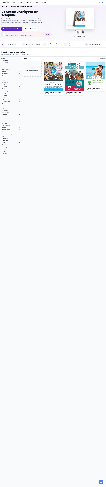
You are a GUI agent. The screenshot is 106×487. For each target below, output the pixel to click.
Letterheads (5, 110)
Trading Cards (6, 149)
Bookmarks (5, 73)
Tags (3, 142)
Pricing (44, 2)
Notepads (4, 123)
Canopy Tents (5, 82)
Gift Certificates (6, 101)
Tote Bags (4, 147)
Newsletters (5, 121)
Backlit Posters (6, 69)
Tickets (4, 144)
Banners (4, 71)
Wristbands (5, 151)
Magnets (4, 114)
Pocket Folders (6, 125)
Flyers (3, 99)
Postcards (4, 127)
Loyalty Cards (5, 112)
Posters (11, 6)
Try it (47, 34)
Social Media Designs (7, 134)
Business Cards (6, 78)
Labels (3, 108)
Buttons (4, 80)
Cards (3, 84)
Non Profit (5, 60)
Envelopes (4, 93)
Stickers (4, 136)
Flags (3, 97)
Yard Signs (4, 153)
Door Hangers (5, 91)
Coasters (4, 86)
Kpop (3, 106)
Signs (3, 132)
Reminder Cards (6, 129)
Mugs (3, 119)
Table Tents (5, 140)
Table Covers (5, 138)
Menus (3, 116)
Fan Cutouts (5, 95)
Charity (6, 62)
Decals (4, 88)
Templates (4, 6)
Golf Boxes (5, 104)
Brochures (4, 76)
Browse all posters (30, 29)
